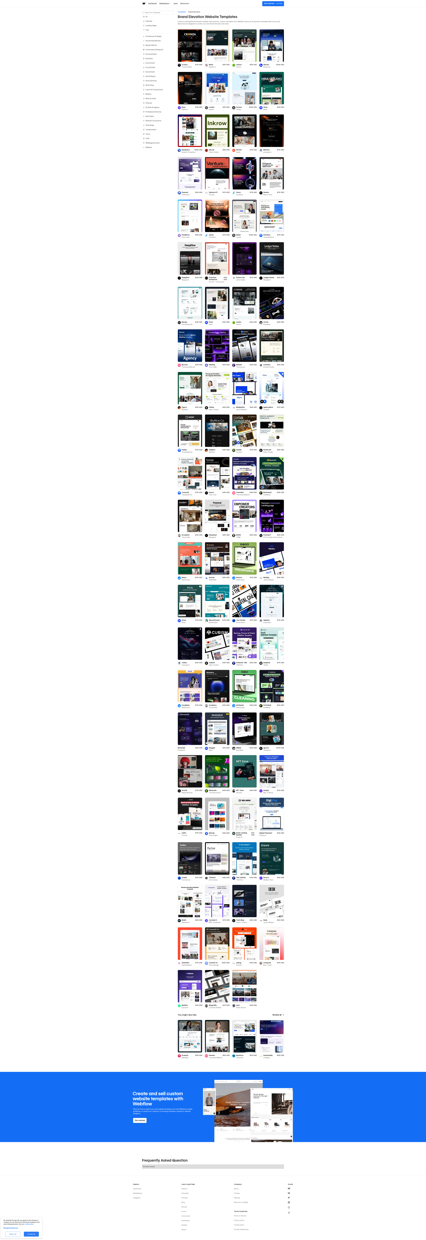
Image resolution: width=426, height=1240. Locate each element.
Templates (182, 12)
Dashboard (152, 4)
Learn (176, 4)
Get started (273, 4)
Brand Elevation (194, 12)
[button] (165, 3)
